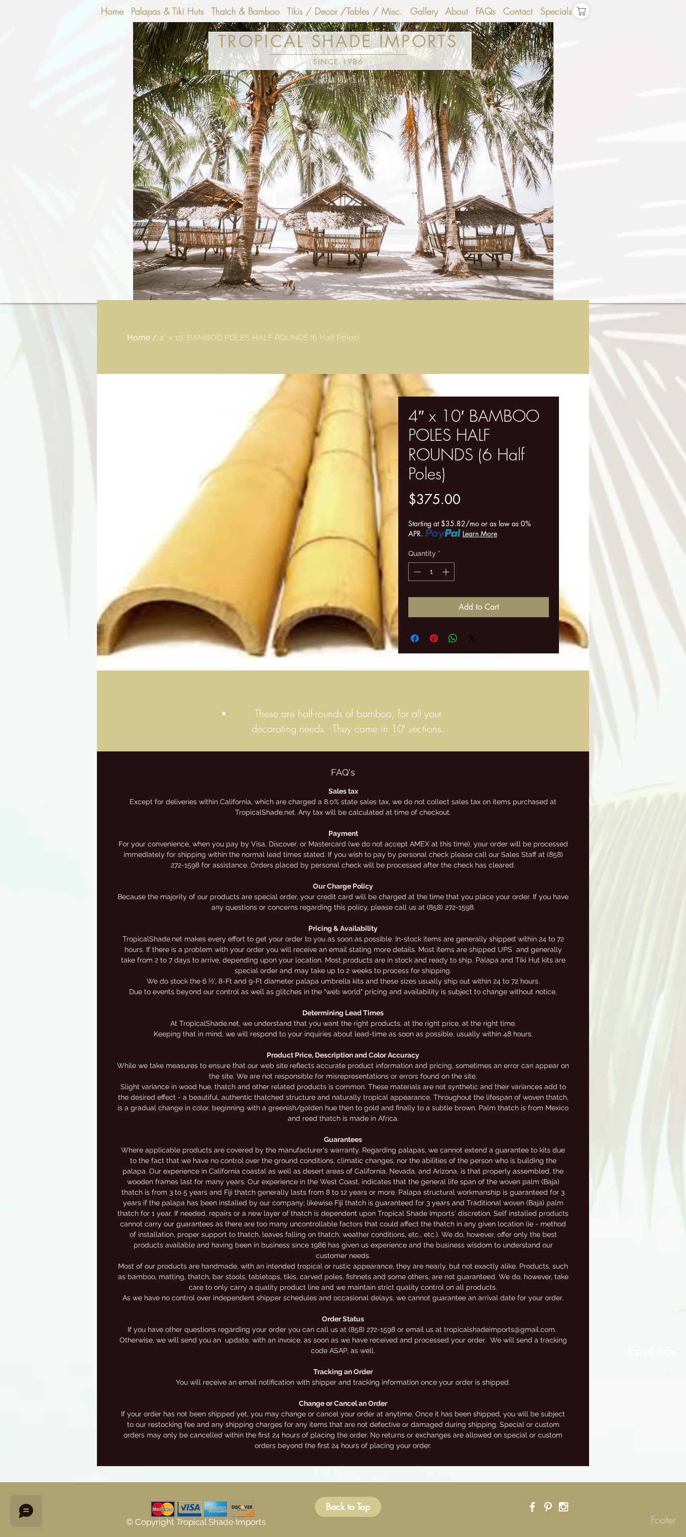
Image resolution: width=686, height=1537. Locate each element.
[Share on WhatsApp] (453, 638)
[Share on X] (472, 638)
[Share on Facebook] (415, 638)
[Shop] (581, 11)
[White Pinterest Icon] (547, 1506)
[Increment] (446, 572)
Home (138, 337)
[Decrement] (416, 572)
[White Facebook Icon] (532, 1506)
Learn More (480, 533)
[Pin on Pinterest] (434, 638)
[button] (343, 162)
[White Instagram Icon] (563, 1506)
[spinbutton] (431, 572)
